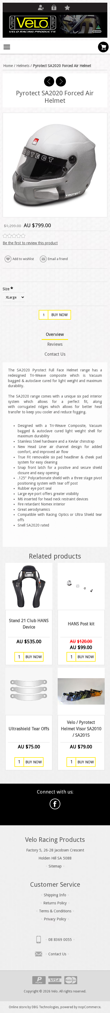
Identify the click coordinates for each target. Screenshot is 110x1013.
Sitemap (55, 866)
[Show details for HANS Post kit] (81, 586)
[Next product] (61, 81)
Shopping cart (103, 47)
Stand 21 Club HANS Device (29, 624)
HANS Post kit (81, 623)
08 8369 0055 (60, 939)
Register (40, 7)
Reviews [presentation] (54, 344)
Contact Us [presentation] (55, 354)
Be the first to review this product (30, 243)
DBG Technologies (45, 1007)
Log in (54, 7)
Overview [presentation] (55, 334)
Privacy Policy (55, 919)
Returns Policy (55, 903)
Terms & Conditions (55, 911)
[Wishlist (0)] (67, 7)
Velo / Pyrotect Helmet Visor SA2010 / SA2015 (81, 729)
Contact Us (57, 954)
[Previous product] (49, 81)
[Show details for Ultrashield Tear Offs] (28, 691)
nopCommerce (89, 1007)
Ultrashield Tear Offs (29, 728)
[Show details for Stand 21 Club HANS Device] (28, 586)
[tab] (55, 335)
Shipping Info (55, 895)
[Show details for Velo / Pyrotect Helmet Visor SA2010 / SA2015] (81, 691)
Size (6, 288)
